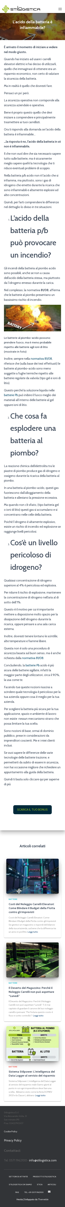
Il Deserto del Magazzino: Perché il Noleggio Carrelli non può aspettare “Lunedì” (31, 992)
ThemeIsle (43, 1199)
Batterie (13, 899)
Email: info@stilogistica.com (49, 1191)
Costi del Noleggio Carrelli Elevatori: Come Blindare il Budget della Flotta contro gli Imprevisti (32, 908)
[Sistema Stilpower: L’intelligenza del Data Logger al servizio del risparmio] (32, 1043)
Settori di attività (18, 1176)
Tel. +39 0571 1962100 (34, 1192)
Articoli (52, 1184)
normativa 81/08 (41, 358)
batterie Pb (11, 395)
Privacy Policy (13, 1140)
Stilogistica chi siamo (20, 1184)
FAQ (17, 1192)
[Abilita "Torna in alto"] (59, 1201)
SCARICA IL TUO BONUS (32, 809)
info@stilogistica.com (42, 1160)
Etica (39, 1184)
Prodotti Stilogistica (44, 1176)
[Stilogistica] (22, 9)
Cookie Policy (10, 1131)
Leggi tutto (33, 931)
